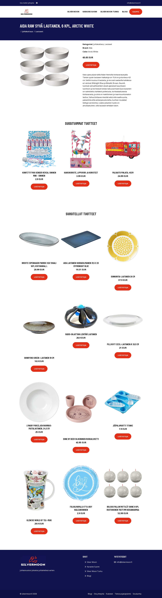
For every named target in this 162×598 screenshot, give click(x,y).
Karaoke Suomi (90, 11)
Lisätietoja (91, 65)
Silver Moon (73, 11)
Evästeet (109, 594)
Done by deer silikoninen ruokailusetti (81, 439)
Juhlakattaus (27, 31)
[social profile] (36, 3)
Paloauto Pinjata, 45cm (122, 172)
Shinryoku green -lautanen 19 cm (39, 357)
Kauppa (135, 12)
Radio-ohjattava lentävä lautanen (81, 334)
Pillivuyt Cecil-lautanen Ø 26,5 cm (123, 344)
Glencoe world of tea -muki (39, 520)
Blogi (125, 11)
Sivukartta (137, 594)
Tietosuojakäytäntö (123, 594)
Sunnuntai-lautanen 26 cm (123, 276)
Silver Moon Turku (109, 11)
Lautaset (39, 31)
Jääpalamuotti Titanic (123, 425)
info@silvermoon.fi (133, 3)
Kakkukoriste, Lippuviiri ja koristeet (81, 172)
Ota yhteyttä (99, 594)
